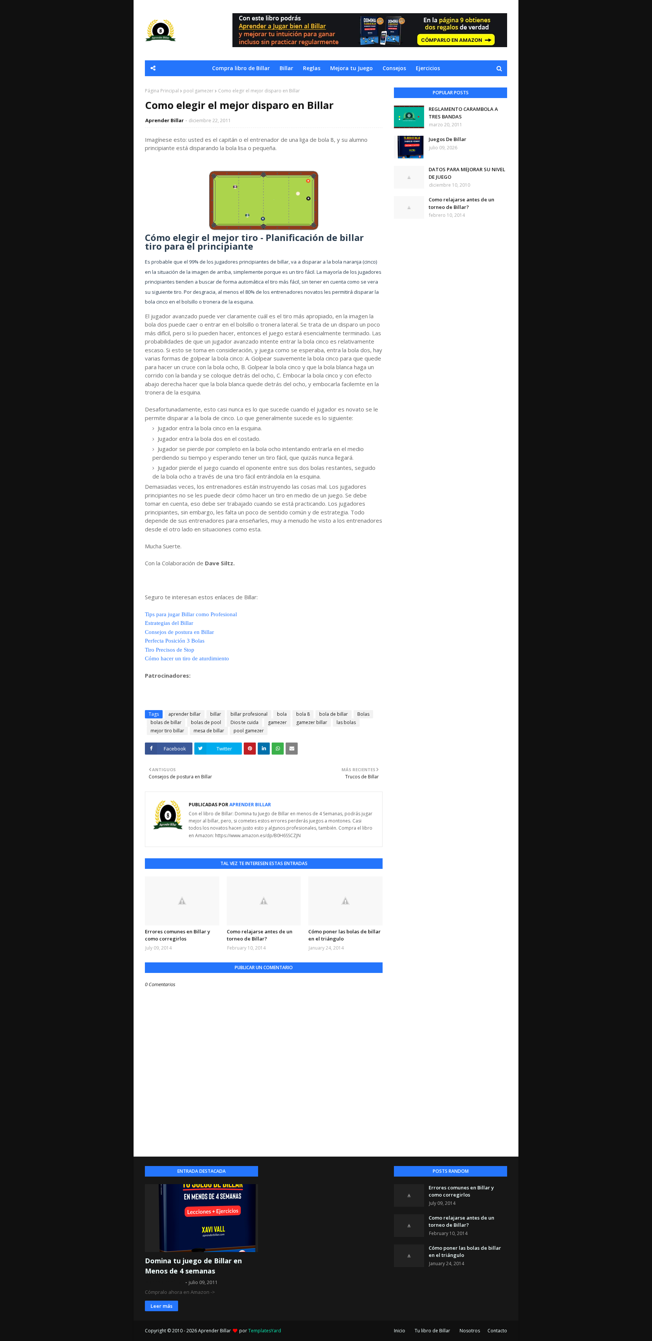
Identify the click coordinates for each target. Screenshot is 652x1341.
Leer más (161, 1306)
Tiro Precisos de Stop (169, 650)
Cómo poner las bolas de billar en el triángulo (344, 935)
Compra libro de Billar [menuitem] (241, 68)
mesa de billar (209, 730)
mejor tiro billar (167, 730)
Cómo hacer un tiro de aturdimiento (187, 658)
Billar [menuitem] (286, 68)
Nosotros (470, 1330)
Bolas (363, 714)
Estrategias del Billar (169, 623)
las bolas (346, 722)
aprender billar (184, 714)
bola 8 (303, 714)
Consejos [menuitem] (394, 68)
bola (282, 714)
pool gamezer (198, 90)
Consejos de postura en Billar (179, 632)
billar (215, 714)
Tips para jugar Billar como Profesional (191, 614)
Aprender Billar (164, 120)
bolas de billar (166, 722)
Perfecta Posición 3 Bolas (175, 641)
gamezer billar (311, 722)
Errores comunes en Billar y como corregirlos (177, 935)
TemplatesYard (264, 1330)
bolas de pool (206, 722)
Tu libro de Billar (432, 1330)
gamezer (277, 722)
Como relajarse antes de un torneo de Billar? (259, 935)
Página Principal (162, 90)
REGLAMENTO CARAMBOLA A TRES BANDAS (463, 113)
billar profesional (249, 714)
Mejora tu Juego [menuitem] (351, 68)
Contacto (497, 1330)
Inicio (399, 1330)
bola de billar (333, 714)
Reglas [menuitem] (311, 68)
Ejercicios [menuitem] (428, 68)
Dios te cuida (244, 722)
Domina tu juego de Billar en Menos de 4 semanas (193, 1265)
